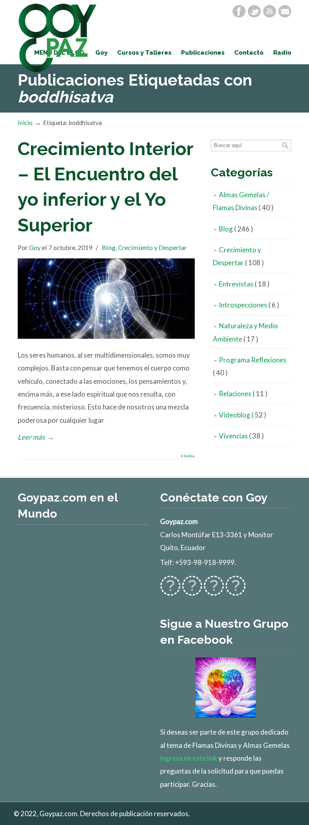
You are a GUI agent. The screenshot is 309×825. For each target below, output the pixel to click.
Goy (35, 247)
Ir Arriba (188, 456)
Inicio (25, 122)
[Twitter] (254, 11)
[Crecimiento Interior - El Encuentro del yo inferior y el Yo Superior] (106, 336)
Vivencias (241, 436)
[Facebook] (239, 11)
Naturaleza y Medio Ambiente (245, 332)
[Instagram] (214, 590)
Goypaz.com (58, 37)
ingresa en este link (188, 758)
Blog (108, 247)
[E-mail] (284, 11)
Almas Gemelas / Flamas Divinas (243, 201)
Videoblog (242, 415)
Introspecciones (249, 305)
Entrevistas (244, 284)
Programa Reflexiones (249, 366)
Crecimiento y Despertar (152, 247)
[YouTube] (269, 11)
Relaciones (243, 393)
